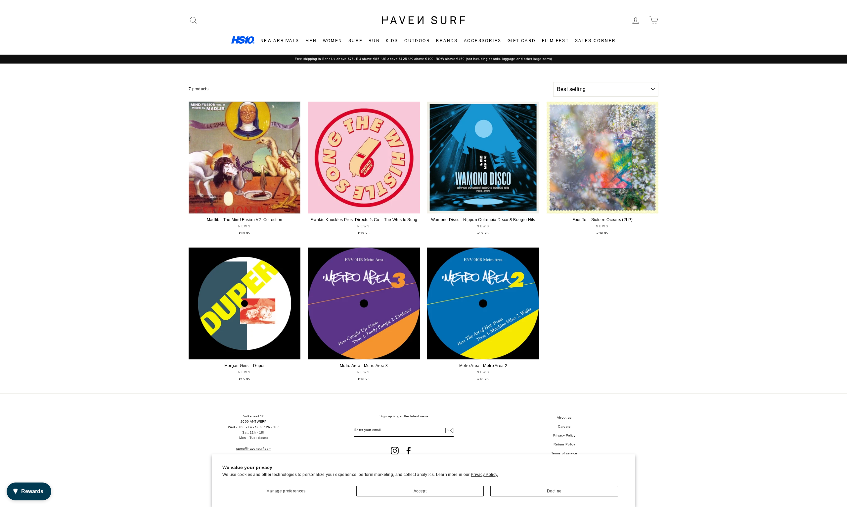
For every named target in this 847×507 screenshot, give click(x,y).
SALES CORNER (595, 40)
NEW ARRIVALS (279, 40)
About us (564, 417)
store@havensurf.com (254, 448)
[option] (423, 59)
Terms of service (564, 453)
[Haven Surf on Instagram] (395, 451)
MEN (311, 40)
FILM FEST (555, 40)
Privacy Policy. (484, 474)
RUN (374, 40)
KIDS (392, 40)
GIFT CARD (522, 40)
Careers (564, 426)
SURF (355, 40)
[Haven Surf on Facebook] (409, 451)
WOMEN (332, 40)
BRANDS (447, 40)
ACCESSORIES (482, 40)
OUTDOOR (417, 40)
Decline (554, 491)
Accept (420, 491)
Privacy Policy (564, 435)
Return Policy (564, 444)
